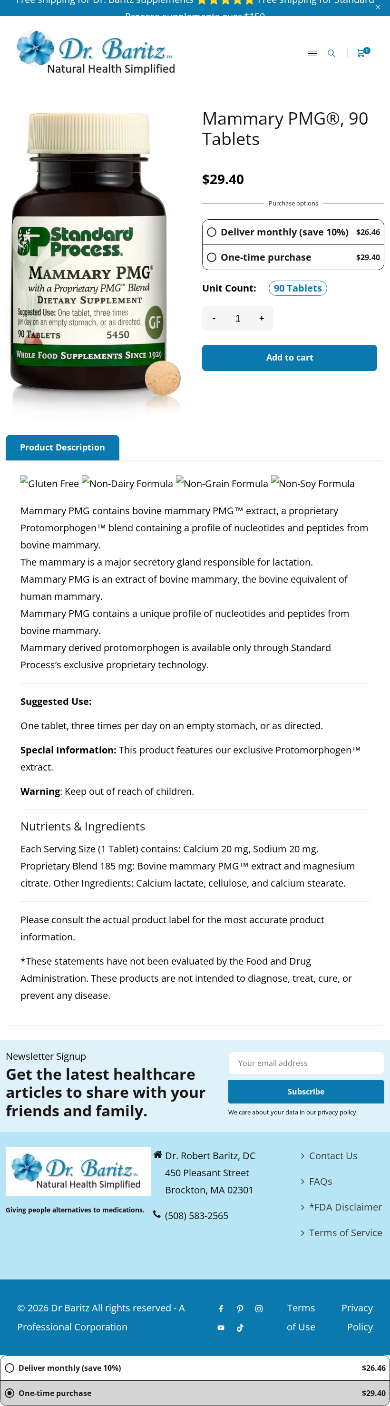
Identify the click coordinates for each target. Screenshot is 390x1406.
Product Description (62, 447)
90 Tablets (298, 288)
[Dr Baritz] (99, 52)
